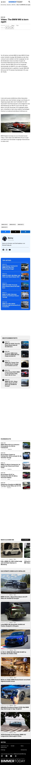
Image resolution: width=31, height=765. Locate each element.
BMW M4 (3, 453)
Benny (13, 25)
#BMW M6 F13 (4, 227)
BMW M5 (3, 472)
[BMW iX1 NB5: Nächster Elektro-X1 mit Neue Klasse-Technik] (25, 295)
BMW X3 (3, 462)
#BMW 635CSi (4, 224)
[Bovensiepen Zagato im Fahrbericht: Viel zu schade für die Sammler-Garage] (26, 456)
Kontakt (12, 745)
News (22, 745)
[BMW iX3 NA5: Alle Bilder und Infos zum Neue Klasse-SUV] (25, 276)
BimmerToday (3, 4)
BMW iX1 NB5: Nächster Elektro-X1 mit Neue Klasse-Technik (10, 296)
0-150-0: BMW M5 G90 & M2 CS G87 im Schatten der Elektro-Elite (13, 652)
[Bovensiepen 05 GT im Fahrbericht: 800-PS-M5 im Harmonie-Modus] (26, 475)
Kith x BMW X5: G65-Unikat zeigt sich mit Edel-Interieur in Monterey (11, 563)
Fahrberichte (24, 749)
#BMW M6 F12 (21, 224)
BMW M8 (7, 351)
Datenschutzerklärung (20, 754)
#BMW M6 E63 (13, 224)
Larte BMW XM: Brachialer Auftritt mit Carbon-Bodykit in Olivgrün (13, 625)
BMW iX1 (4, 292)
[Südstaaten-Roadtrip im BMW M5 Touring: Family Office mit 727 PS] (26, 485)
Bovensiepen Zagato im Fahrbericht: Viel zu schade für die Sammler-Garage (11, 456)
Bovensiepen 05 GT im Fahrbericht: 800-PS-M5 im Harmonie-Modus (9, 476)
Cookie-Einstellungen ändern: (7, 753)
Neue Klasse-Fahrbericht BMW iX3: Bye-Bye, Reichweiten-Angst (10, 267)
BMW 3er (4, 302)
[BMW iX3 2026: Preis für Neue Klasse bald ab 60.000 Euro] (25, 286)
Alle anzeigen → (25, 539)
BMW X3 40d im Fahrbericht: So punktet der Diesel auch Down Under (10, 466)
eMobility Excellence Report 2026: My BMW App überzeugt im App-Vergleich (15, 708)
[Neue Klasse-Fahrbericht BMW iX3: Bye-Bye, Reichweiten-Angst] (25, 267)
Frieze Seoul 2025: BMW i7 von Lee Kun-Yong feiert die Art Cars (12, 373)
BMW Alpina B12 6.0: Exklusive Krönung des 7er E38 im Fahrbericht (10, 446)
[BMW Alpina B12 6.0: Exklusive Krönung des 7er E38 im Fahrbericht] (26, 446)
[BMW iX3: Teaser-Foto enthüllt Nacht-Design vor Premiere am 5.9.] (25, 363)
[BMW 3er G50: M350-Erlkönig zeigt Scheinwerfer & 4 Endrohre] (25, 305)
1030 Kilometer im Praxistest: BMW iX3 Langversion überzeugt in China (13, 735)
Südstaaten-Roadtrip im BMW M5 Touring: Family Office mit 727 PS (11, 485)
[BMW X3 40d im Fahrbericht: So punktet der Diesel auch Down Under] (26, 465)
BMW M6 (13, 4)
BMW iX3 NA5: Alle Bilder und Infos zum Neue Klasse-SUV (11, 276)
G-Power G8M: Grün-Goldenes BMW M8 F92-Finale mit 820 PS (12, 354)
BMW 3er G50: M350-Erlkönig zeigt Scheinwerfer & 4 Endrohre (11, 305)
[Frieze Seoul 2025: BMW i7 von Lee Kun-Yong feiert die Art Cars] (25, 373)
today (15, 2)
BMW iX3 (4, 264)
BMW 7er (7, 370)
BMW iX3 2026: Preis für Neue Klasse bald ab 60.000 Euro (10, 286)
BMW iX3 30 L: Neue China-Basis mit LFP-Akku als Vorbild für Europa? (11, 384)
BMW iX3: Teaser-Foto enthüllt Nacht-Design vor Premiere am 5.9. (12, 364)
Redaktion (10, 449)
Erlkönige (3, 749)
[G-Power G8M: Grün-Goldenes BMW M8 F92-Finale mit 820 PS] (25, 354)
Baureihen (9, 4)
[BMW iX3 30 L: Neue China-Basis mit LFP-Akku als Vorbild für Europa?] (25, 382)
